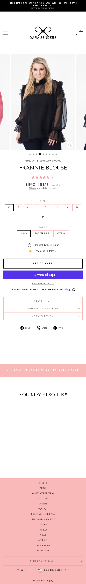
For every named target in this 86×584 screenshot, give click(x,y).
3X (66, 207)
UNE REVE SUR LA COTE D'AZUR (46, 161)
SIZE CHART (43, 524)
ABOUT (43, 488)
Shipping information (43, 309)
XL (46, 207)
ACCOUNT (42, 540)
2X (56, 207)
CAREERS (43, 503)
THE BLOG (43, 530)
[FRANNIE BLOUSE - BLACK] (13, 463)
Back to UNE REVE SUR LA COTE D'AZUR (45, 370)
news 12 (43, 483)
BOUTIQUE (43, 498)
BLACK (23, 233)
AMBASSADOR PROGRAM (43, 493)
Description (43, 301)
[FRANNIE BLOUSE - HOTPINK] (23, 463)
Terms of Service (43, 545)
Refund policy (43, 550)
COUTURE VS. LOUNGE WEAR (43, 514)
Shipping (32, 188)
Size (43, 201)
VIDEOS (43, 535)
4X (77, 207)
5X (43, 216)
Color (43, 227)
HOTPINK (61, 233)
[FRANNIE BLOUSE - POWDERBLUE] (18, 463)
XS (9, 207)
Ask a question (42, 316)
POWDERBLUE (42, 233)
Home (27, 161)
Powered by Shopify (43, 580)
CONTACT (42, 509)
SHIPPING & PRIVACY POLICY (42, 519)
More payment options (43, 283)
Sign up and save (42, 561)
